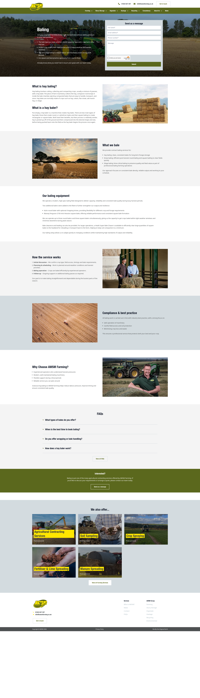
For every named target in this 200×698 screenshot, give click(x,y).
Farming (87, 11)
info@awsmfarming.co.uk (43, 614)
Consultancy (146, 11)
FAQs (126, 614)
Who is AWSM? (129, 604)
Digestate (113, 11)
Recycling (134, 11)
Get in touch (163, 4)
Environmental (151, 621)
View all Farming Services (100, 583)
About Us (157, 11)
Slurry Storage (99, 11)
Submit (134, 64)
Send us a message (100, 487)
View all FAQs (100, 459)
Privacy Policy (100, 629)
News (166, 11)
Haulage (123, 11)
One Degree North (162, 629)
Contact (126, 611)
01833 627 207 (40, 612)
